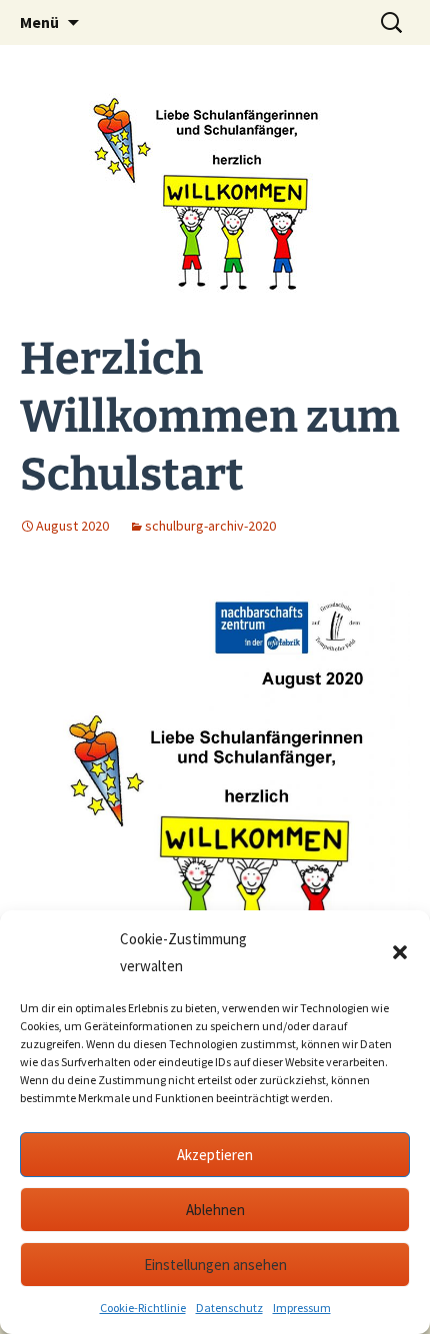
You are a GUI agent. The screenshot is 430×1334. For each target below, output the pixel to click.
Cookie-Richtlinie (143, 1307)
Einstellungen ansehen (215, 1264)
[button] (400, 952)
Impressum (302, 1307)
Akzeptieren (215, 1154)
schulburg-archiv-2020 (210, 526)
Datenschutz (229, 1307)
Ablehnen (215, 1209)
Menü (39, 22)
